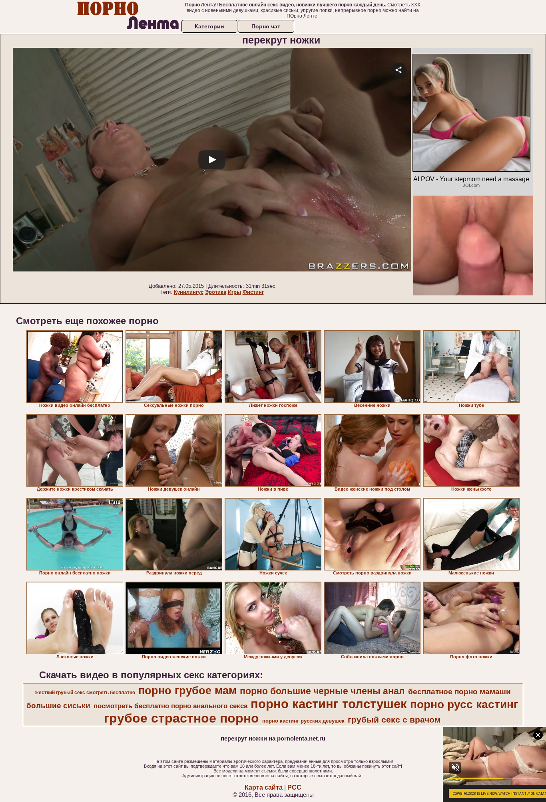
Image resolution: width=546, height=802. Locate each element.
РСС (294, 787)
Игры (234, 292)
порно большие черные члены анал (322, 691)
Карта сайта (264, 787)
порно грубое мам (187, 691)
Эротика (215, 292)
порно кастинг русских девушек (303, 721)
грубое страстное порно (181, 718)
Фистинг (253, 292)
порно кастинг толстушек (329, 704)
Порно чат (265, 26)
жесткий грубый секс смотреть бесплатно (85, 692)
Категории (209, 26)
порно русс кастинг (464, 704)
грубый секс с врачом (394, 720)
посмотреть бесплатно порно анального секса (170, 706)
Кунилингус (188, 292)
